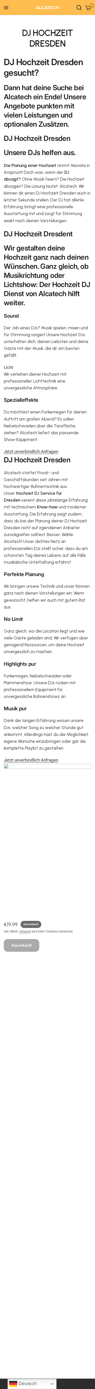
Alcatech (47, 7)
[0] (87, 7)
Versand (25, 931)
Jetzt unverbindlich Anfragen (31, 451)
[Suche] (79, 7)
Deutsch (27, 1383)
